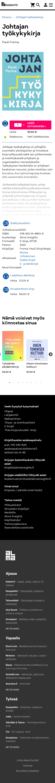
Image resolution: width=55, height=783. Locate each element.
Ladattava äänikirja (22, 275)
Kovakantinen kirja (22, 289)
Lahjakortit (11, 415)
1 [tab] (9, 382)
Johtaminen (27, 256)
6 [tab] (31, 382)
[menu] (51, 4)
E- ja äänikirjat (29, 264)
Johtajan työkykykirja (29, 17)
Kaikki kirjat (27, 260)
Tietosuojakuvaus (15, 524)
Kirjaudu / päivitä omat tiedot (23, 490)
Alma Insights (13, 516)
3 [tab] (18, 382)
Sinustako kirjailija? (16, 509)
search (38, 5)
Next (50, 354)
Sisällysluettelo (20, 223)
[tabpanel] (13, 353)
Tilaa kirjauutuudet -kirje (20, 430)
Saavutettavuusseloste (19, 527)
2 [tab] (13, 382)
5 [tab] (27, 382)
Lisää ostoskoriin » (36, 125)
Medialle (10, 512)
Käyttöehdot (12, 520)
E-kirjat (9, 426)
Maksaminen (12, 419)
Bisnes (24, 252)
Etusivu (7, 17)
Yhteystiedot (12, 505)
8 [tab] (40, 382)
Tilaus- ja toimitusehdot (19, 422)
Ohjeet (8, 411)
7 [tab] (35, 382)
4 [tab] (22, 382)
